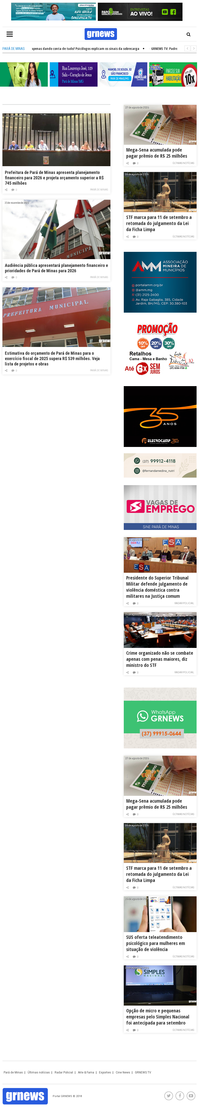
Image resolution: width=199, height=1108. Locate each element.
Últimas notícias (183, 163)
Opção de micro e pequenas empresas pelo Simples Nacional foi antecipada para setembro (157, 1016)
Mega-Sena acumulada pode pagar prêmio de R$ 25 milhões (156, 152)
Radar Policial (184, 603)
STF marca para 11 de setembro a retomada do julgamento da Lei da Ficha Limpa (159, 223)
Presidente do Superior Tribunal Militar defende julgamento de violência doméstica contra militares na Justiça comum (157, 586)
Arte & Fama (86, 1072)
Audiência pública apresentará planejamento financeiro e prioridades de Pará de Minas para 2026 (56, 268)
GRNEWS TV (143, 1072)
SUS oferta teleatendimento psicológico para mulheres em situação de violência (155, 943)
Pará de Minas (99, 189)
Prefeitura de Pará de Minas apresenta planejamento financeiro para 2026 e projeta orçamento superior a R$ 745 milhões (54, 178)
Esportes (105, 1072)
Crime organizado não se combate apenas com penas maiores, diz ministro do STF (159, 659)
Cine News (123, 1072)
